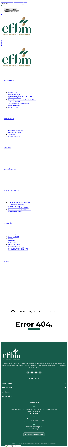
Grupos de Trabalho (14, 101)
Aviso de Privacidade (17, 204)
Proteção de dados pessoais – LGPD (19, 202)
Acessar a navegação (20, 2)
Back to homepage (34, 329)
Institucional (34, 383)
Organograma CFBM (14, 94)
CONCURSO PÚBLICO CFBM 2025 (18, 248)
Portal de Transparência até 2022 (18, 208)
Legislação (34, 392)
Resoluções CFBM (13, 237)
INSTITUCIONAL (9, 80)
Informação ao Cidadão (15, 211)
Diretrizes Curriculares (14, 132)
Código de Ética (12, 134)
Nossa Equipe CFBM (14, 105)
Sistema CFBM (12, 92)
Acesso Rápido (34, 396)
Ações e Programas (14, 206)
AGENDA (6, 261)
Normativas (11, 240)
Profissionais (34, 387)
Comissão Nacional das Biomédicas (18, 103)
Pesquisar (4, 3)
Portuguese (12, 446)
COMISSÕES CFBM (9, 169)
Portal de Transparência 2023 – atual (19, 210)
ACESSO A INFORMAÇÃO (11, 190)
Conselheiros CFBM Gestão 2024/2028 (20, 96)
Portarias (10, 238)
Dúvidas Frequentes (14, 136)
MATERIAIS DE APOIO (14, 244)
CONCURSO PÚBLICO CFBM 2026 (18, 250)
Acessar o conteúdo (7, 2)
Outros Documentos (14, 246)
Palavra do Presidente (14, 98)
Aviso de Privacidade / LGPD (35, 434)
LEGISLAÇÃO (8, 223)
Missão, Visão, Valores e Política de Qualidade (22, 100)
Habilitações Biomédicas (15, 130)
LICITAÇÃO (7, 148)
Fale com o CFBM (13, 107)
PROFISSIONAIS (9, 119)
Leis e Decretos (12, 235)
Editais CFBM (11, 242)
